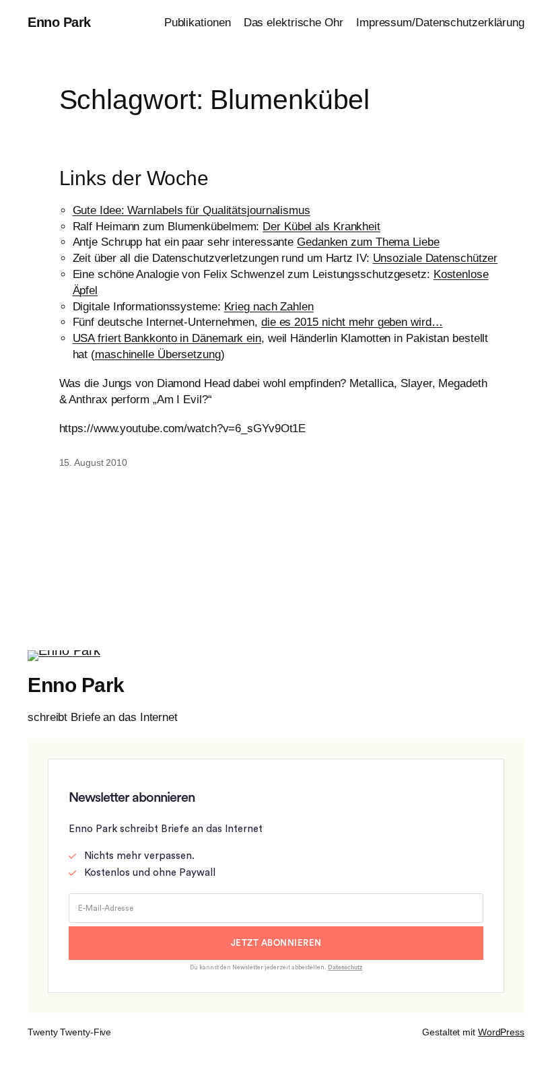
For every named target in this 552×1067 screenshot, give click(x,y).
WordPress (501, 1032)
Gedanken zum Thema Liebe (368, 242)
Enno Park (59, 22)
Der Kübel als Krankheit (321, 226)
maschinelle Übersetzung (158, 354)
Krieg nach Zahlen (269, 306)
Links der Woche (134, 178)
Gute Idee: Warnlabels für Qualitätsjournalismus (191, 210)
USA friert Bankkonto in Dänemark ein (167, 338)
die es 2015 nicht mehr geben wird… (352, 322)
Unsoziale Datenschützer (435, 258)
